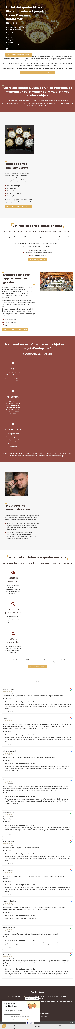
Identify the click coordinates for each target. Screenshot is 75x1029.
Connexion (69, 1023)
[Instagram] (7, 49)
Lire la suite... (7, 698)
